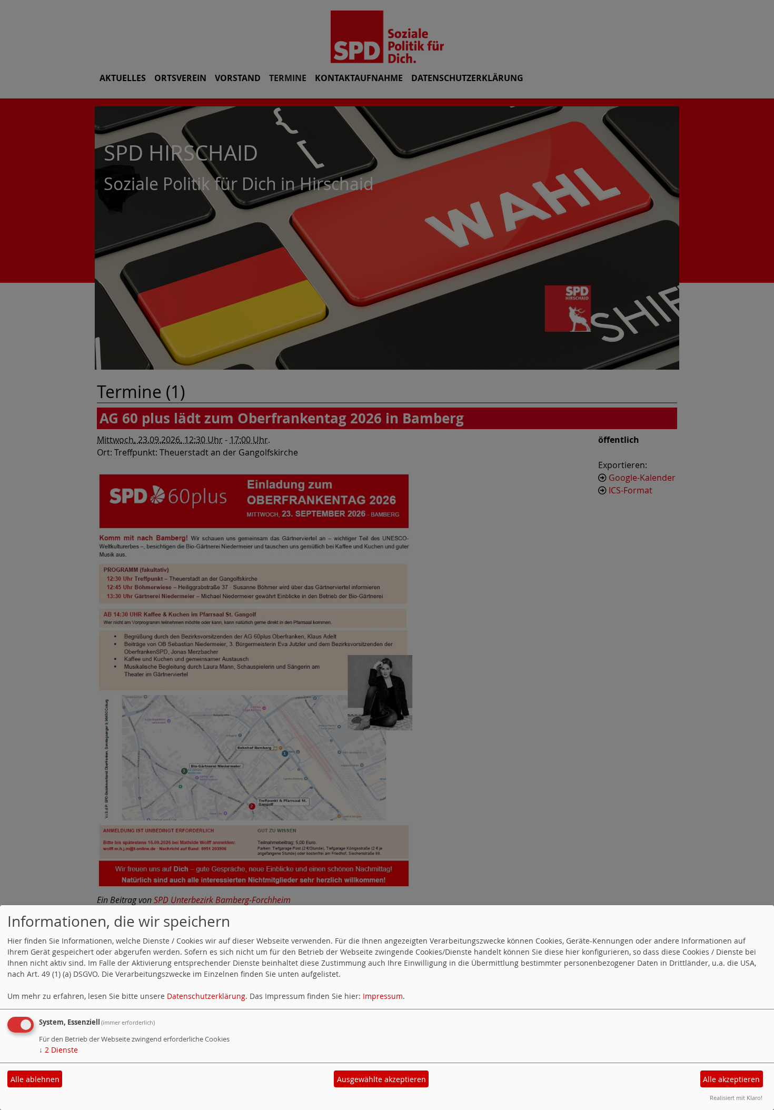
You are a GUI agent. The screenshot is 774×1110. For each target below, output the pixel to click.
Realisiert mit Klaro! (736, 1098)
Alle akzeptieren (731, 1079)
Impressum (383, 996)
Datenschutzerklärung (206, 996)
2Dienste (58, 1050)
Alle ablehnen (35, 1079)
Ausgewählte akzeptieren (381, 1079)
